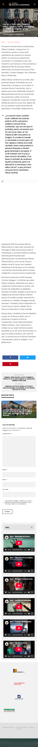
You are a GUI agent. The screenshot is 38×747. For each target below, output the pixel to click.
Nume (5, 469)
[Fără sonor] (29, 550)
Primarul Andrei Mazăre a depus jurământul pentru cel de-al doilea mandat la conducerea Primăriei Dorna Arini (19, 378)
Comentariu (7, 433)
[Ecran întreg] (32, 550)
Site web (5, 489)
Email (5, 479)
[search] (32, 527)
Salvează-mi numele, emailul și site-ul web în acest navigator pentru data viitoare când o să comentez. (19, 502)
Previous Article (19, 375)
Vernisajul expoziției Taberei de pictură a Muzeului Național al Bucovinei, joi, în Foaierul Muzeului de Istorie (19, 388)
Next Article (19, 384)
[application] (19, 543)
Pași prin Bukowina (9, 34)
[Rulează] (6, 550)
